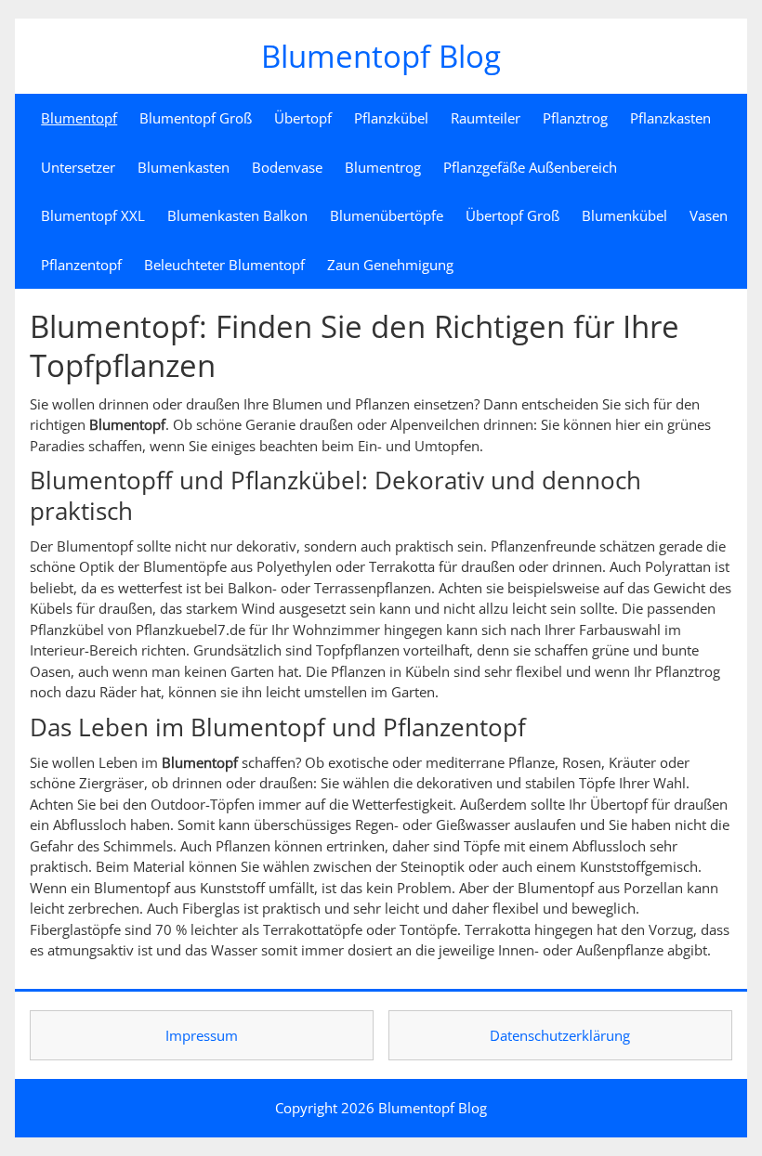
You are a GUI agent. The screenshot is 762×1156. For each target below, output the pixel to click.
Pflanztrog (575, 118)
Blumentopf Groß (195, 118)
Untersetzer (78, 167)
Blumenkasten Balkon (237, 215)
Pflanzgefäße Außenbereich (530, 167)
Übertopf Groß (512, 215)
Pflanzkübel (391, 118)
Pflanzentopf (81, 264)
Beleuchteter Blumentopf (224, 264)
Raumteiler (485, 118)
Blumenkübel (624, 215)
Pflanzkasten (670, 118)
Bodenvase (287, 167)
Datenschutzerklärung (560, 1035)
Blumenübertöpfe (386, 215)
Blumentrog (383, 167)
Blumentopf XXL (93, 215)
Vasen (709, 215)
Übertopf (303, 118)
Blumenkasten (184, 167)
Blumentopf (79, 118)
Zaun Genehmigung (390, 264)
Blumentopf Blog (381, 56)
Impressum (201, 1035)
